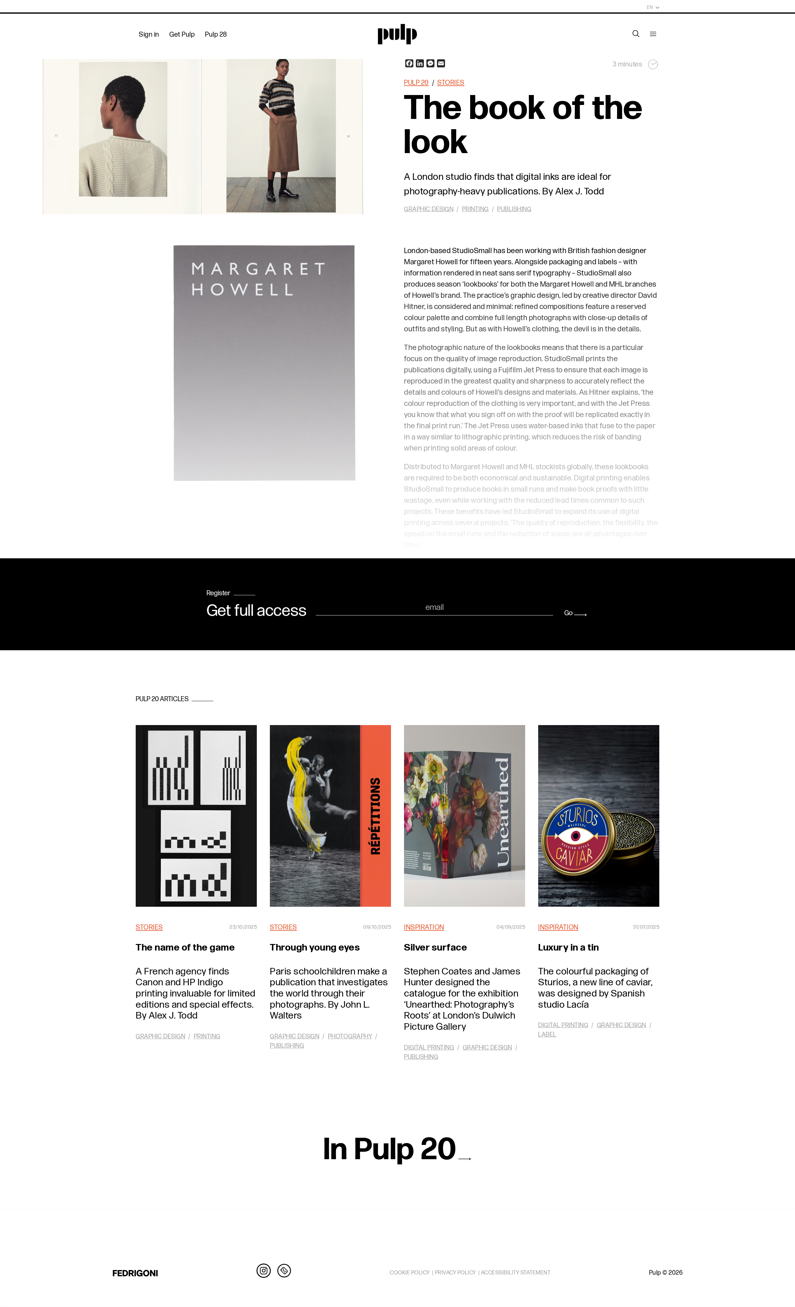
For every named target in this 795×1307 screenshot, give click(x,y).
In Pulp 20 (390, 1150)
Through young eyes (315, 947)
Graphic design (428, 209)
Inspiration (424, 927)
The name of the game (185, 947)
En (650, 8)
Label (547, 1034)
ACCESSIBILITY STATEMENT (516, 1272)
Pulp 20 (416, 83)
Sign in (149, 34)
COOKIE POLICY (410, 1272)
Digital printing (429, 1047)
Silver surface (435, 947)
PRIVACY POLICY (455, 1272)
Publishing (514, 209)
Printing (475, 209)
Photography (350, 1036)
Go (568, 613)
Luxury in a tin (568, 947)
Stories (451, 83)
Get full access (257, 611)
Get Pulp (182, 34)
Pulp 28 (216, 34)
